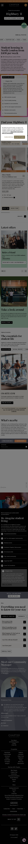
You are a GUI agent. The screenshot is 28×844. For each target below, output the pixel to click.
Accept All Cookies (19, 137)
